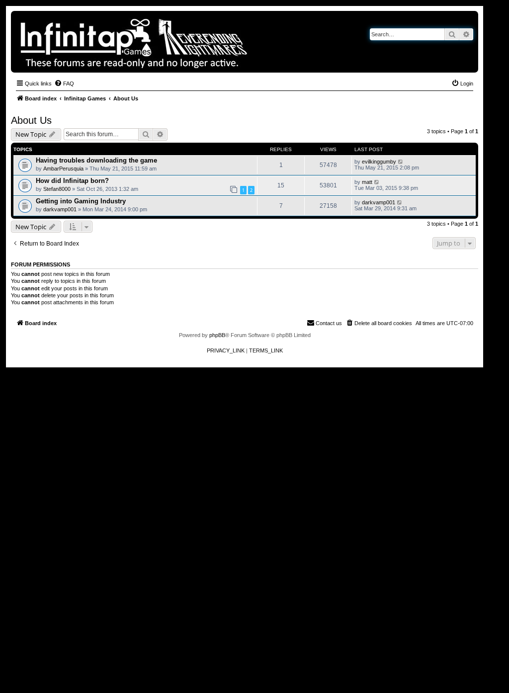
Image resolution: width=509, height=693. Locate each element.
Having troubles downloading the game (96, 160)
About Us (31, 120)
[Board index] (168, 41)
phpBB (217, 335)
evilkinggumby (379, 162)
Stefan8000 (57, 189)
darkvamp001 (60, 209)
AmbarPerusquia (63, 169)
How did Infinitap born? (72, 180)
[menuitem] (64, 83)
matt (367, 182)
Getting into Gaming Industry (81, 201)
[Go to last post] (401, 162)
